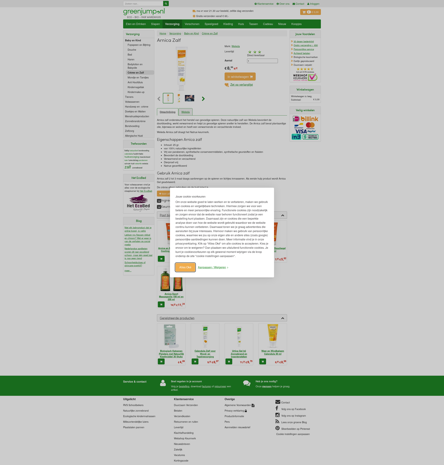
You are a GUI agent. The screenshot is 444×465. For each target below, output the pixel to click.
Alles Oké (185, 267)
